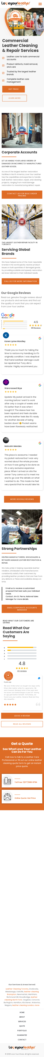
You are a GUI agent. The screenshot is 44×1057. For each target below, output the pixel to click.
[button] (40, 4)
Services (22, 1021)
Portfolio (22, 1030)
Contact (22, 1039)
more (37, 1005)
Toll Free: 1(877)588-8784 (26, 782)
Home (22, 1012)
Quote (22, 1026)
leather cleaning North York (21, 998)
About (22, 1017)
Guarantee (22, 1035)
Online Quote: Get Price (25, 798)
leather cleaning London (23, 1005)
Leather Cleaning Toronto (17, 989)
